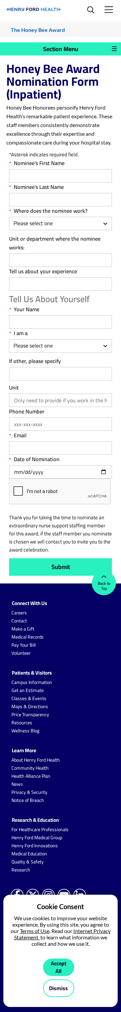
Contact (19, 620)
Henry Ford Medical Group (36, 837)
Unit (14, 387)
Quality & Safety (27, 861)
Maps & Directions (29, 706)
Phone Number (26, 411)
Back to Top (104, 585)
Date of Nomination (36, 459)
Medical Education (29, 853)
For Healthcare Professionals (40, 829)
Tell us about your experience (43, 271)
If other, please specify (35, 361)
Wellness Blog (25, 730)
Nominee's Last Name (39, 187)
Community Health (30, 768)
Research (20, 870)
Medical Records (27, 637)
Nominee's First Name (39, 163)
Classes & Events (28, 698)
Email (20, 435)
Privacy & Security (29, 792)
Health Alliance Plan (30, 776)
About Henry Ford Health (35, 760)
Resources (21, 722)
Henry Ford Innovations (34, 845)
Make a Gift (22, 629)
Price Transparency (30, 714)
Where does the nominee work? (50, 210)
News (17, 784)
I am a (21, 333)
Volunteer (21, 653)
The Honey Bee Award (38, 30)
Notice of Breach (27, 800)
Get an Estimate (27, 690)
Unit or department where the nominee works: (54, 243)
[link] (34, 9)
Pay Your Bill (23, 645)
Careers (19, 612)
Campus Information (31, 682)
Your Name (26, 309)
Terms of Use (34, 931)
